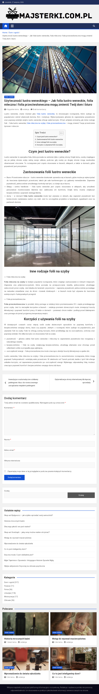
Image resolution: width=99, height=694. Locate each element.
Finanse (7, 586)
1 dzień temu (12, 642)
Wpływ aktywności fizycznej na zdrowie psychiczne (24, 566)
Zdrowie (7, 600)
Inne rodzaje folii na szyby (47, 142)
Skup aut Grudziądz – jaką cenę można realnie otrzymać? (27, 532)
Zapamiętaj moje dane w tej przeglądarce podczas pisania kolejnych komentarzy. (39, 471)
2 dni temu (58, 642)
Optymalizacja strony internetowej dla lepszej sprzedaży (73, 381)
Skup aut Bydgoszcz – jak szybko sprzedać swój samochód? (28, 515)
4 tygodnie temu (13, 109)
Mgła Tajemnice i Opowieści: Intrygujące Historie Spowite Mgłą (29, 560)
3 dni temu (58, 677)
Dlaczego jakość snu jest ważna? (17, 526)
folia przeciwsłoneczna (56, 123)
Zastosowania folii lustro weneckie (50, 139)
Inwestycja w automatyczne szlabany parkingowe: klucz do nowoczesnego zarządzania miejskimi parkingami (23, 382)
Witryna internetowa (12, 461)
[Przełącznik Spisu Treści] (60, 133)
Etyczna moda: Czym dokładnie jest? (18, 555)
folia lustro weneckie (45, 114)
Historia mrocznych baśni (14, 521)
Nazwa (7, 440)
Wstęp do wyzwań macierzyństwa (17, 538)
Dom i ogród (9, 97)
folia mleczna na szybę (36, 123)
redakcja (26, 109)
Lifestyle (7, 593)
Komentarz (9, 408)
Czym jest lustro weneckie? (47, 136)
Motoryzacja (9, 597)
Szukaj (6, 491)
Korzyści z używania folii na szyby (50, 145)
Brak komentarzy (39, 109)
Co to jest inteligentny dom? (15, 549)
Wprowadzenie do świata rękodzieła (18, 543)
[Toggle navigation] (12, 26)
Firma (6, 589)
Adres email (9, 450)
